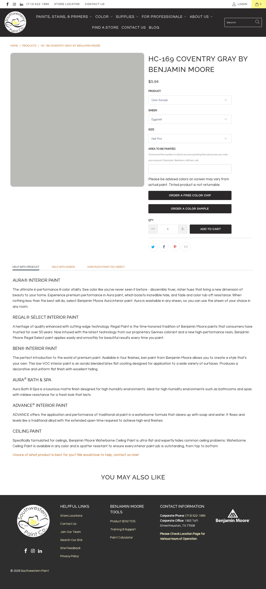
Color (102, 17)
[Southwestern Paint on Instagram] (14, 4)
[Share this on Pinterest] (175, 246)
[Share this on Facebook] (164, 246)
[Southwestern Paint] (15, 22)
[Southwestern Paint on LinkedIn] (21, 4)
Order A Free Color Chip (190, 195)
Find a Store (105, 28)
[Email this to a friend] (186, 246)
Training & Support (123, 529)
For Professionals (162, 17)
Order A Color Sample (190, 208)
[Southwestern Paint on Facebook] (7, 4)
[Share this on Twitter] (153, 246)
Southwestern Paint (35, 570)
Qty (151, 220)
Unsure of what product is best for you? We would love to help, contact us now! (76, 455)
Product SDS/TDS (122, 521)
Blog (154, 28)
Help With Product (25, 266)
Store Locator (67, 4)
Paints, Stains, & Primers (62, 17)
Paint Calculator (121, 537)
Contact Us (95, 4)
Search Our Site (71, 540)
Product (154, 91)
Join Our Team (70, 531)
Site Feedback (70, 548)
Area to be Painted (188, 154)
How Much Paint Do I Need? (106, 266)
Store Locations (71, 515)
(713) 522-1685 (37, 4)
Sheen (152, 110)
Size (151, 129)
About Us (200, 17)
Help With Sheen (63, 266)
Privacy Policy (69, 556)
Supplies (125, 17)
